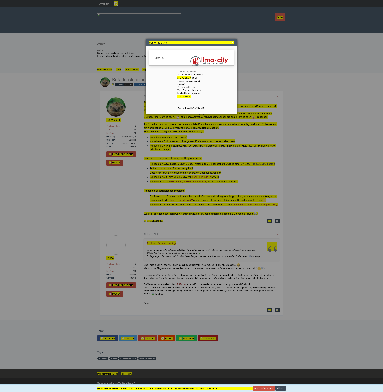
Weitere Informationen (263, 388)
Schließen (281, 388)
